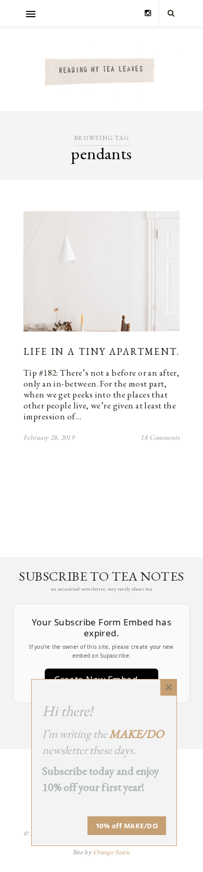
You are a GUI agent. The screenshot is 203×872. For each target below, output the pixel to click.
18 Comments (160, 437)
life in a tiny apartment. (101, 351)
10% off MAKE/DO (127, 825)
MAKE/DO (136, 733)
